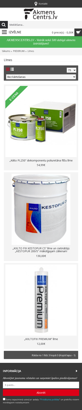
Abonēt (41, 392)
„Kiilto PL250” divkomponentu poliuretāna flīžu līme (41, 160)
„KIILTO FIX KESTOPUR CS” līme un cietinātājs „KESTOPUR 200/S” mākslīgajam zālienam (41, 249)
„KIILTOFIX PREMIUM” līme (41, 339)
